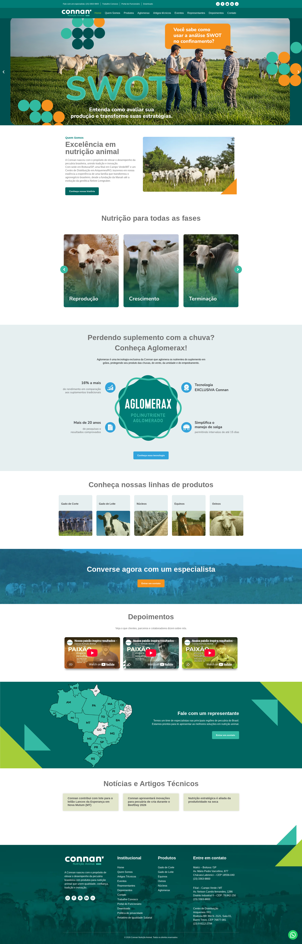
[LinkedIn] (232, 4)
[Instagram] (218, 4)
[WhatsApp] (237, 4)
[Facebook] (222, 4)
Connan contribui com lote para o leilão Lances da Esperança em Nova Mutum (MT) (90, 802)
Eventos (179, 13)
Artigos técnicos (162, 13)
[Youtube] (227, 4)
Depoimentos (216, 13)
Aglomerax (143, 13)
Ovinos (216, 503)
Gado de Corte (69, 503)
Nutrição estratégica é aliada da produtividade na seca (209, 800)
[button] (4, 72)
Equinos (179, 503)
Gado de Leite (107, 503)
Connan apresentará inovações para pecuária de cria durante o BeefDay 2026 (149, 802)
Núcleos (142, 503)
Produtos (129, 13)
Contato (231, 13)
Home (98, 13)
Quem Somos (112, 13)
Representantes (196, 13)
